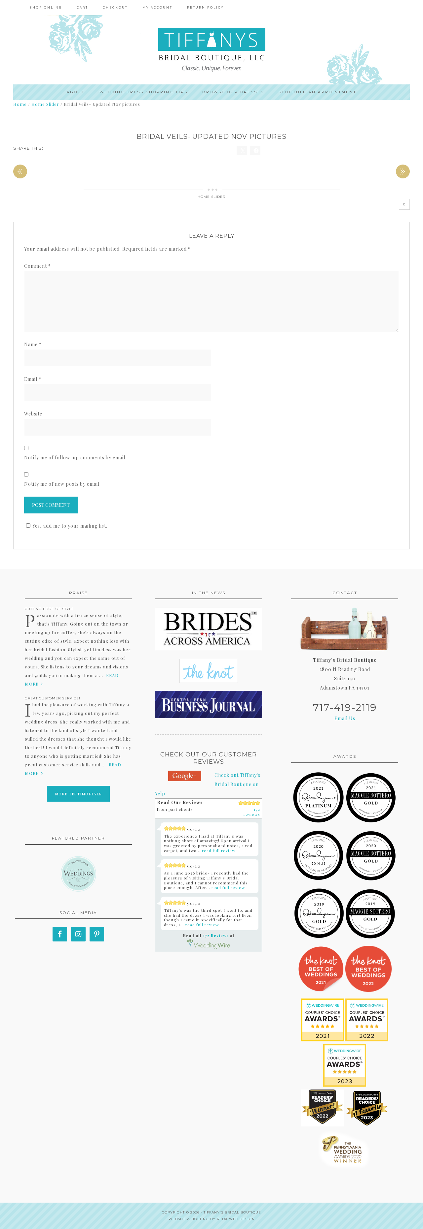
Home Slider (211, 197)
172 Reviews (216, 935)
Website (33, 414)
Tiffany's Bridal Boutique (232, 1212)
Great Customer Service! (52, 698)
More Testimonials (78, 793)
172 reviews (252, 812)
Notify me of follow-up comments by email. (75, 457)
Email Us (344, 718)
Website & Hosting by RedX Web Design (212, 1219)
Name (33, 344)
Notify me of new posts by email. (62, 484)
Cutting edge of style (49, 609)
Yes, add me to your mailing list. (69, 526)
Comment (37, 266)
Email (32, 379)
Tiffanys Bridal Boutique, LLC (211, 50)
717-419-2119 (345, 707)
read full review (218, 850)
